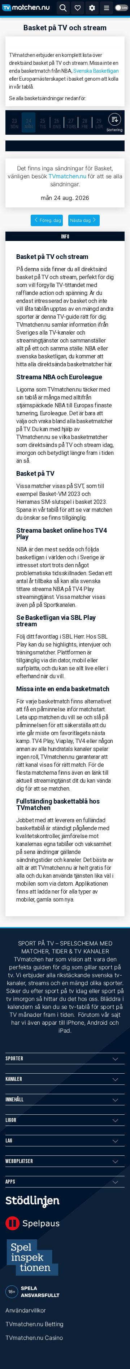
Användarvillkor (25, 1310)
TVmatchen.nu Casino (33, 1337)
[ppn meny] (106, 7)
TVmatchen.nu (67, 176)
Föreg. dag (50, 220)
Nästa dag (80, 220)
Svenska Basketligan (95, 71)
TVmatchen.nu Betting (34, 1324)
